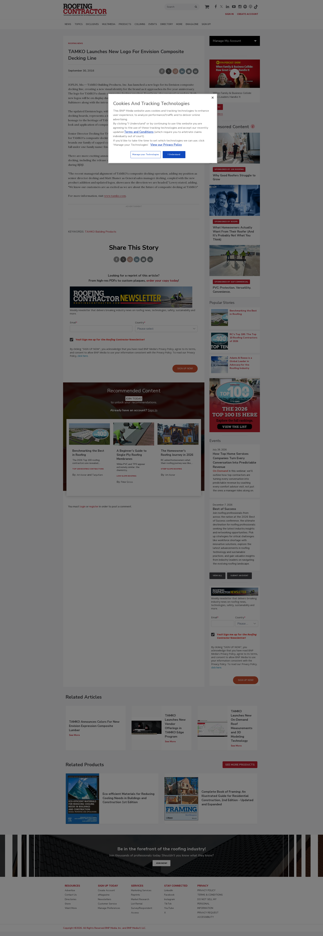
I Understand (174, 154)
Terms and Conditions (139, 132)
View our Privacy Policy (166, 145)
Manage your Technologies (145, 154)
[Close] (212, 97)
